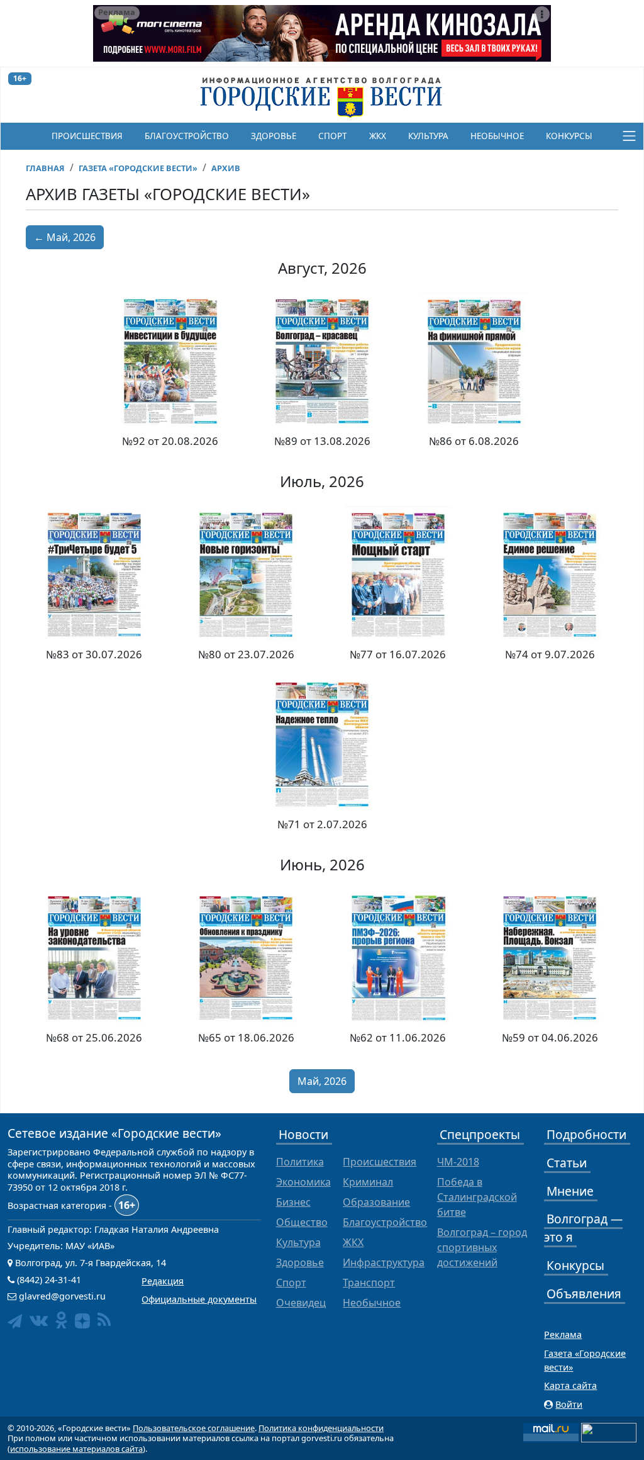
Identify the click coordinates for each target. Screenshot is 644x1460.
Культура (428, 136)
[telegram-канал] (15, 1321)
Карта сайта (570, 1385)
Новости (303, 1134)
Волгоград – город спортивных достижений (482, 1247)
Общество (302, 1222)
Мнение (570, 1190)
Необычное (497, 136)
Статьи (567, 1162)
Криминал (368, 1182)
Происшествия (87, 136)
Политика (300, 1162)
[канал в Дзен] (82, 1320)
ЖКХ (377, 136)
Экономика (303, 1182)
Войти (568, 1404)
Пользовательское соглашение (194, 1428)
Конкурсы (569, 136)
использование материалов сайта (76, 1448)
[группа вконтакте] (39, 1319)
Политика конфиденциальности (321, 1428)
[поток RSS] (104, 1319)
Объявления (584, 1293)
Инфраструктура (384, 1262)
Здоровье (273, 136)
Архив (225, 168)
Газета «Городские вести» (138, 168)
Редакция (163, 1281)
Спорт (332, 136)
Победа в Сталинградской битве (477, 1197)
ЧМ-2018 (458, 1162)
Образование (376, 1202)
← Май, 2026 (65, 237)
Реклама (563, 1334)
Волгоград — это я (583, 1227)
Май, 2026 (322, 1081)
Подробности (586, 1134)
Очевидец (301, 1303)
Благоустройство (187, 136)
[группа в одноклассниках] (61, 1319)
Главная (45, 168)
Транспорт (369, 1282)
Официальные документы (199, 1299)
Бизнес (293, 1202)
